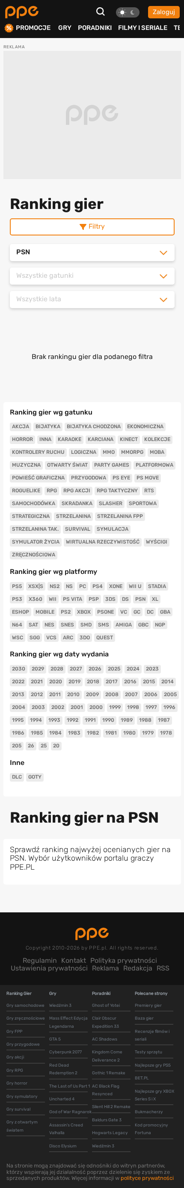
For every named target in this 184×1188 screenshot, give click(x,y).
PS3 (17, 599)
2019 (74, 682)
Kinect (129, 439)
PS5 (17, 586)
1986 (18, 733)
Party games (111, 465)
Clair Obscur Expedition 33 (105, 1022)
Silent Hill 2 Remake (111, 1106)
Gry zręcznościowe (25, 1018)
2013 (18, 694)
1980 (129, 733)
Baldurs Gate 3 (107, 1120)
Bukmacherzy (149, 1111)
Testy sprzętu (148, 1052)
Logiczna (83, 452)
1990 (108, 720)
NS (69, 586)
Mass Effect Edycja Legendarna (68, 1022)
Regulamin (40, 960)
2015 (149, 682)
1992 (72, 720)
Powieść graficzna (38, 478)
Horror (22, 439)
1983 (74, 733)
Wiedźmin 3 (60, 1005)
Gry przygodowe (23, 1044)
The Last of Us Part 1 (69, 1086)
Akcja (20, 426)
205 (16, 746)
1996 (169, 707)
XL (155, 599)
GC (137, 612)
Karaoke (69, 439)
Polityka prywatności (123, 960)
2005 (170, 694)
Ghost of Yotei (106, 1005)
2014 (167, 682)
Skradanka (77, 503)
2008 (112, 694)
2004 (18, 707)
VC (123, 612)
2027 (76, 669)
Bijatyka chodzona (94, 426)
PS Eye (121, 478)
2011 (55, 694)
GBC (143, 625)
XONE (115, 586)
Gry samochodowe (25, 1005)
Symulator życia (35, 542)
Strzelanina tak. (35, 529)
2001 (77, 707)
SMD (86, 625)
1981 (111, 733)
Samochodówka (33, 503)
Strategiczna (31, 516)
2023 (152, 669)
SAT (33, 625)
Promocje (33, 28)
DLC (17, 777)
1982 (93, 733)
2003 (38, 707)
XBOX (84, 612)
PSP (94, 599)
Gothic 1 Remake (108, 1073)
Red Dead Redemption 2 (63, 1069)
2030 (18, 669)
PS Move (148, 478)
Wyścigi (156, 542)
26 (31, 746)
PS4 (97, 586)
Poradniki (95, 28)
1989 (127, 720)
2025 (114, 669)
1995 (18, 720)
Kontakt (73, 960)
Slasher (110, 503)
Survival (77, 529)
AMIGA (124, 625)
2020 (55, 682)
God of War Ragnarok (70, 1111)
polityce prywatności (147, 1178)
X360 (35, 599)
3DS (110, 599)
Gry (64, 28)
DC (150, 612)
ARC (68, 638)
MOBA (157, 452)
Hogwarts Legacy (110, 1132)
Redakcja (137, 968)
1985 (37, 733)
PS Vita (72, 599)
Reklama (105, 968)
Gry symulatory (22, 1096)
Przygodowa (88, 478)
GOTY (35, 777)
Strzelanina (73, 516)
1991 (90, 720)
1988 (145, 720)
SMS (103, 625)
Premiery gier (148, 1005)
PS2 (66, 612)
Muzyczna (26, 465)
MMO (109, 452)
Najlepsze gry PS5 (153, 1065)
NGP (160, 625)
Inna (45, 439)
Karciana (100, 439)
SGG (35, 638)
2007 (131, 694)
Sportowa (143, 503)
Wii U (135, 586)
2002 (57, 707)
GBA (165, 612)
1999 (115, 707)
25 (44, 746)
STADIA (157, 586)
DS (125, 599)
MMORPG (132, 452)
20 (56, 746)
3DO (85, 638)
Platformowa (154, 465)
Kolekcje (157, 439)
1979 (148, 733)
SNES (67, 625)
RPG (52, 491)
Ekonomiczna (145, 426)
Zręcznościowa (33, 555)
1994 (36, 720)
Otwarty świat (67, 465)
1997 (151, 707)
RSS (163, 968)
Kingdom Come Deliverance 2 (107, 1056)
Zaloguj (164, 12)
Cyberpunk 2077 (65, 1052)
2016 (130, 682)
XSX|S (35, 586)
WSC (17, 638)
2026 (95, 669)
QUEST (104, 638)
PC (82, 586)
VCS (51, 638)
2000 (96, 707)
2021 (37, 682)
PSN (140, 599)
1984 (55, 733)
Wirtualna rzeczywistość (102, 542)
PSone (105, 612)
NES (49, 625)
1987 (164, 720)
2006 (150, 694)
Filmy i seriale (142, 28)
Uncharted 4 (61, 1099)
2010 (73, 694)
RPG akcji (76, 491)
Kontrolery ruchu (38, 452)
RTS (149, 491)
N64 (17, 625)
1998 (133, 707)
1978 (166, 733)
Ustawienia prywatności (49, 968)
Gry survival (18, 1109)
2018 (93, 682)
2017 (112, 682)
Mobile (45, 612)
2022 (18, 682)
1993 (54, 720)
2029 (38, 669)
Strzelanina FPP (120, 516)
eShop (20, 612)
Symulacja (112, 529)
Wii (52, 599)
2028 (56, 669)
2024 (133, 669)
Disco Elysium (63, 1146)
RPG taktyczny (117, 491)
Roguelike (26, 491)
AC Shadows (104, 1039)
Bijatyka (48, 426)
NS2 (54, 586)
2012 (37, 694)
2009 (92, 694)
